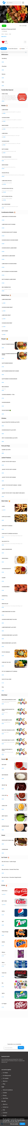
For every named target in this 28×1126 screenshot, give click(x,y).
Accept (22, 1124)
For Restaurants (7, 1075)
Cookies (5, 1092)
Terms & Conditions (8, 1090)
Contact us (5, 1107)
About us (5, 1081)
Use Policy (5, 1098)
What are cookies (14, 1124)
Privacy (5, 1095)
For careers (5, 1078)
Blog (4, 1084)
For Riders (5, 1072)
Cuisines (5, 1112)
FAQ (4, 1110)
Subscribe (21, 1047)
